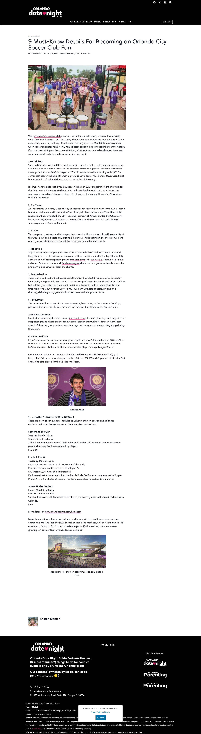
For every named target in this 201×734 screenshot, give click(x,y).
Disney (106, 21)
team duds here (77, 318)
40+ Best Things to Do (81, 21)
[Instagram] (165, 2)
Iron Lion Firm (77, 259)
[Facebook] (154, 2)
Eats (114, 21)
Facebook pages (70, 263)
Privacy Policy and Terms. (100, 712)
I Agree (100, 717)
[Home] (28, 36)
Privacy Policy (107, 644)
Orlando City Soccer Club (47, 136)
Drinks (122, 21)
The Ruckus (96, 259)
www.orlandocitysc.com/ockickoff (63, 511)
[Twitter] (159, 2)
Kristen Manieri (36, 53)
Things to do (85, 53)
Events (97, 21)
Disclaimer (37, 728)
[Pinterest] (170, 2)
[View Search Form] (130, 22)
